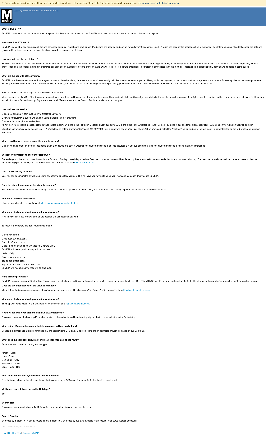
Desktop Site (14, 433)
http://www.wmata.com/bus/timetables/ (59, 203)
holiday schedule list (84, 162)
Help (4, 433)
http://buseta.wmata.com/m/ (136, 290)
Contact (26, 433)
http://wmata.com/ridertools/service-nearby (158, 3)
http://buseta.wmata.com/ (78, 303)
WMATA (35, 433)
